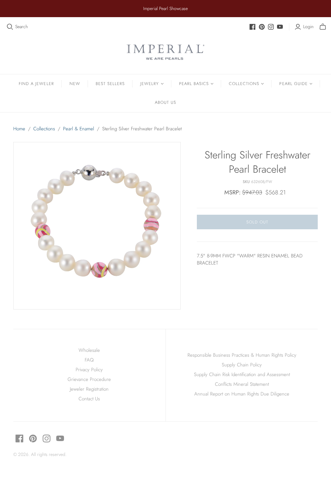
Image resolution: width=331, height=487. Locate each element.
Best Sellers (110, 84)
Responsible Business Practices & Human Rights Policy (241, 355)
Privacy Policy (89, 369)
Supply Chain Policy (242, 364)
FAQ (89, 359)
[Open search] (10, 27)
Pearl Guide (293, 84)
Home (19, 128)
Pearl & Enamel (78, 128)
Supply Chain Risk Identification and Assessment (242, 374)
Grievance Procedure (89, 379)
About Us (165, 102)
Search (21, 27)
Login (308, 27)
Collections (244, 84)
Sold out (257, 222)
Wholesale (89, 350)
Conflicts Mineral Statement (242, 384)
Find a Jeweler (36, 84)
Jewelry (149, 84)
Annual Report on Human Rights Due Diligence (241, 393)
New (74, 84)
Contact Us (89, 398)
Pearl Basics (194, 84)
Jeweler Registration (89, 389)
